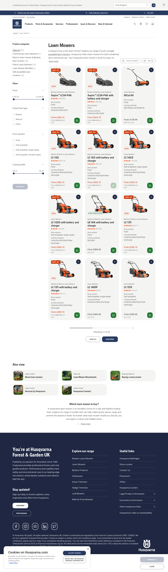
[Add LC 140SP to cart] (113, 315)
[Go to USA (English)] (153, 5)
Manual (19, 119)
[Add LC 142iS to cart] (150, 185)
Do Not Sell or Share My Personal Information (74, 559)
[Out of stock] (113, 185)
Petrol (18, 124)
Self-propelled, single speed (27, 150)
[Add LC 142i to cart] (77, 185)
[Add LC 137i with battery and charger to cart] (77, 315)
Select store (150, 17)
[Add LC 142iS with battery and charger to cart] (77, 250)
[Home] (17, 24)
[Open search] (135, 24)
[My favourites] (146, 24)
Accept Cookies (74, 553)
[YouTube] (35, 526)
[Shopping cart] (152, 24)
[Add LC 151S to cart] (150, 315)
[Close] (88, 549)
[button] (29, 24)
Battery (19, 114)
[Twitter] (54, 526)
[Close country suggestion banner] (164, 5)
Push (18, 140)
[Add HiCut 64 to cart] (150, 120)
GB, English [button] (31, 17)
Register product (138, 17)
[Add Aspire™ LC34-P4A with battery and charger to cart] (113, 120)
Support (127, 17)
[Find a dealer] (141, 24)
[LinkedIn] (44, 526)
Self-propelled (22, 145)
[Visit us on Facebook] (16, 526)
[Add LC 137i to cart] (150, 250)
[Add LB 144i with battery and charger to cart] (113, 250)
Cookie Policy (13, 563)
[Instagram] (25, 526)
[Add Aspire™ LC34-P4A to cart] (77, 120)
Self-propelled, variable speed (28, 155)
